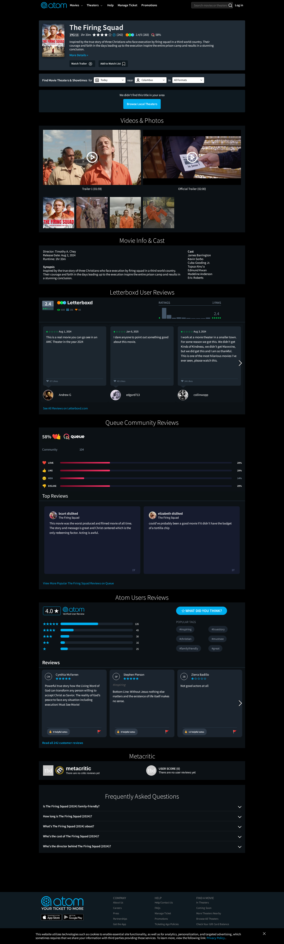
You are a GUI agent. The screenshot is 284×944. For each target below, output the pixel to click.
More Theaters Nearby (208, 913)
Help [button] (110, 5)
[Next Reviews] (240, 363)
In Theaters (202, 902)
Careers (117, 908)
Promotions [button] (149, 5)
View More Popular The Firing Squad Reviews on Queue (78, 583)
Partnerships (120, 918)
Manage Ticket (163, 913)
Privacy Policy (216, 938)
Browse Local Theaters (142, 104)
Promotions (161, 918)
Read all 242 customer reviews (62, 743)
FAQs (157, 908)
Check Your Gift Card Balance (212, 924)
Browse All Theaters (207, 918)
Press (116, 913)
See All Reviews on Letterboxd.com (65, 408)
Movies (74, 5)
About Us (118, 902)
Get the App (119, 924)
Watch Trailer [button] (79, 63)
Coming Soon (203, 908)
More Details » (78, 55)
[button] (110, 80)
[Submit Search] (230, 5)
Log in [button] (239, 5)
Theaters (93, 5)
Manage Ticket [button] (127, 5)
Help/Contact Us (164, 902)
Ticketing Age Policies (167, 924)
